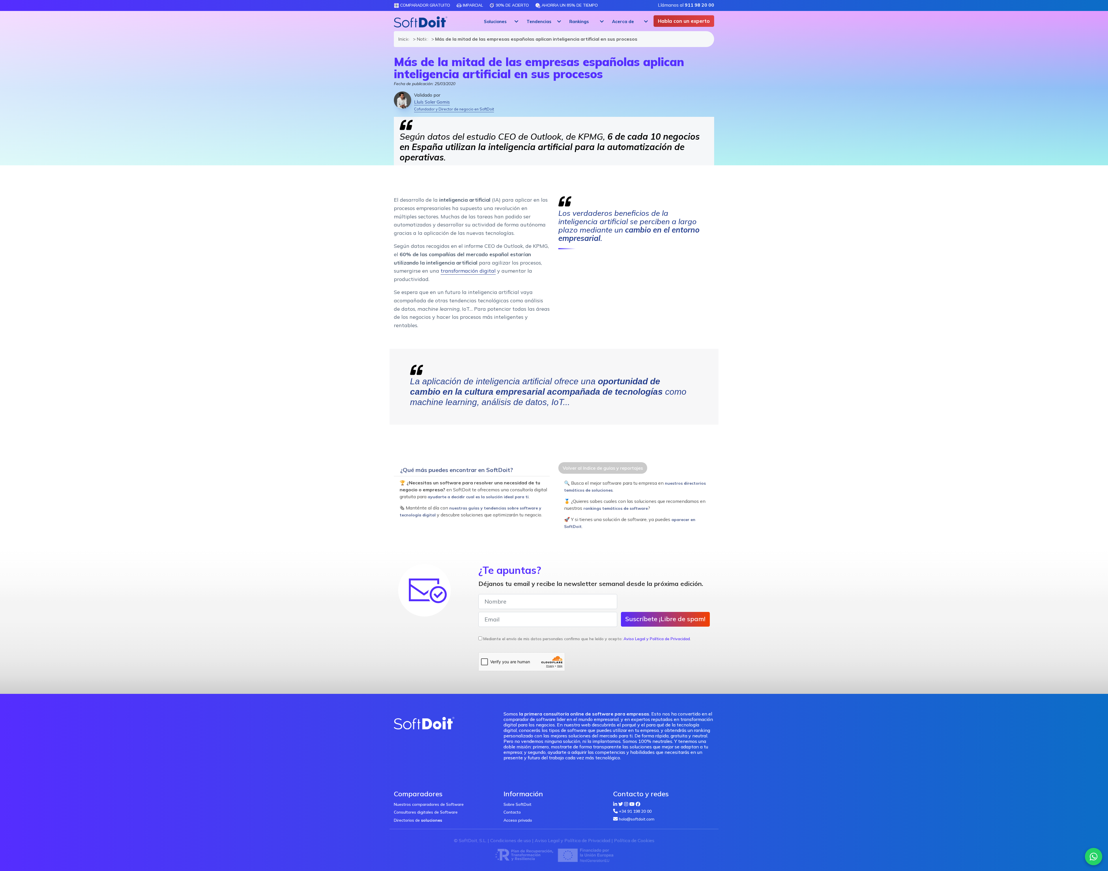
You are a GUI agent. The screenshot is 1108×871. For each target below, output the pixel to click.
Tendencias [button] (539, 21)
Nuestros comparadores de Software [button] (429, 804)
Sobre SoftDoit (517, 804)
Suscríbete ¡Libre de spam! (665, 619)
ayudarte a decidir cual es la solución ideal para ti (478, 496)
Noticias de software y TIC (421, 39)
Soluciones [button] (495, 21)
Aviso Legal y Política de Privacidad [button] (657, 638)
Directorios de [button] (418, 820)
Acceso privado (518, 820)
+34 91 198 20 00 (635, 811)
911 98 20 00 (699, 5)
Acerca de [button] (623, 21)
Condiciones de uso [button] (510, 840)
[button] (500, 21)
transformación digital (468, 270)
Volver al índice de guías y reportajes (603, 468)
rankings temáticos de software (615, 508)
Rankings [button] (579, 21)
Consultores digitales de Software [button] (426, 812)
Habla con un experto (684, 21)
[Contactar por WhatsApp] (1093, 856)
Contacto (512, 812)
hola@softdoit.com (636, 819)
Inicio (402, 39)
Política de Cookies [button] (634, 840)
